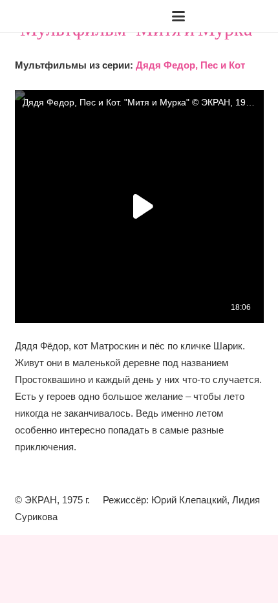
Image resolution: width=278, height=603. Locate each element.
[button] (52, 16)
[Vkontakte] (216, 16)
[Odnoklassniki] (258, 16)
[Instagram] (237, 16)
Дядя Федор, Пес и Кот (190, 65)
